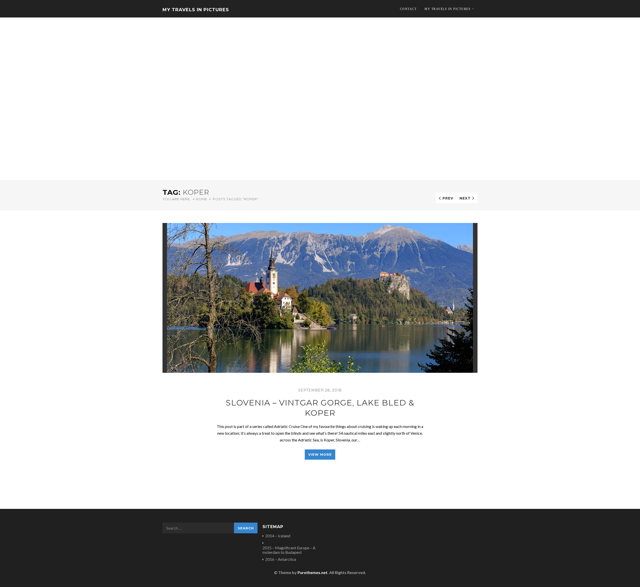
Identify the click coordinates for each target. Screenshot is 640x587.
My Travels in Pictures (195, 9)
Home (201, 199)
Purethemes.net (313, 572)
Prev (447, 198)
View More (320, 454)
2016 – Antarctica (280, 559)
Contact (408, 9)
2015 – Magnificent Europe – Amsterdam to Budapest (289, 550)
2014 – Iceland (277, 536)
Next (465, 198)
